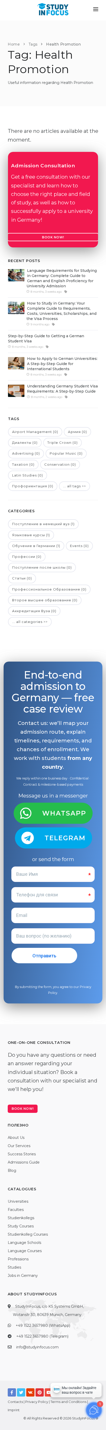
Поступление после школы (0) (42, 567)
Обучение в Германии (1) (36, 546)
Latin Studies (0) (27, 475)
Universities (18, 1201)
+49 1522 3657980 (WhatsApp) (43, 1325)
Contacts (15, 1402)
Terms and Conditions (68, 1402)
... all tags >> (74, 486)
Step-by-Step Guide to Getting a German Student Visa (46, 338)
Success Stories (22, 1154)
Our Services (19, 1145)
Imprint (14, 1410)
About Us (16, 1137)
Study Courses (21, 1226)
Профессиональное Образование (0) (49, 589)
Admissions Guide (24, 1162)
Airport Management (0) (35, 432)
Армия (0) (77, 432)
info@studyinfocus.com (37, 1347)
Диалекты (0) (25, 442)
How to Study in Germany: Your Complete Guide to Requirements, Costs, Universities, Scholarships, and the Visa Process (61, 311)
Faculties (16, 1209)
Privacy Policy (36, 1402)
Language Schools (24, 1242)
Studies (14, 1267)
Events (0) (79, 546)
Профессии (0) (26, 556)
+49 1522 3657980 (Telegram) (42, 1336)
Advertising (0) (26, 453)
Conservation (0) (60, 464)
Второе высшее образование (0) (44, 600)
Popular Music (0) (66, 453)
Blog (12, 1170)
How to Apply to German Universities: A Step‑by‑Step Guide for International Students (62, 363)
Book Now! (53, 237)
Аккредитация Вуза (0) (34, 611)
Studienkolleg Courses (28, 1234)
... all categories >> (30, 622)
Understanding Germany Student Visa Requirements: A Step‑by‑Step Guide (62, 389)
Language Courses (25, 1251)
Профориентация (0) (32, 486)
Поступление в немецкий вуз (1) (43, 524)
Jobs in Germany (23, 1275)
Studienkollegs (21, 1218)
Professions (18, 1259)
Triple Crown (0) (62, 442)
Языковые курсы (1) (31, 535)
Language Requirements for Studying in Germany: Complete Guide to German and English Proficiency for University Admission (61, 278)
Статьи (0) (22, 578)
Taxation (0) (23, 464)
